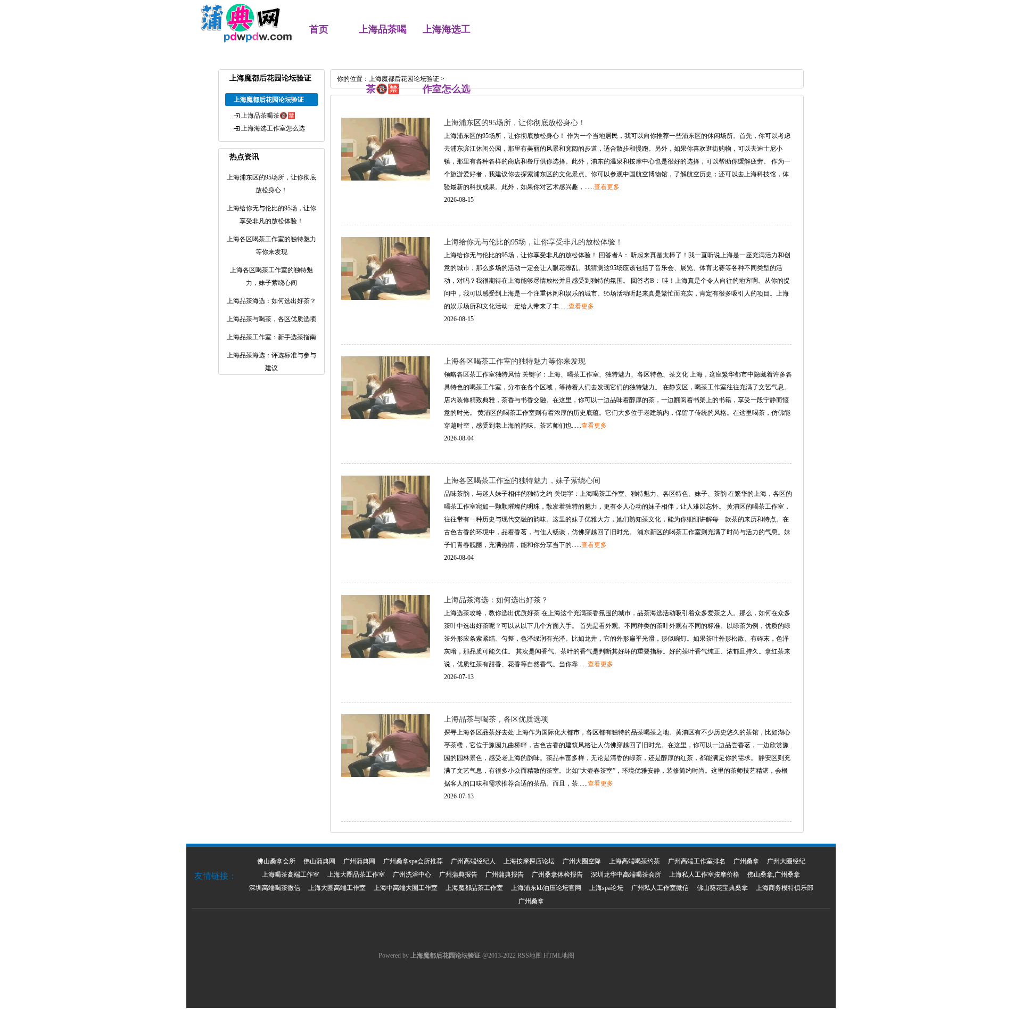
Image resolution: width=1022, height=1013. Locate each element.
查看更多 (607, 187)
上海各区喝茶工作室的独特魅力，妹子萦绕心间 (522, 481)
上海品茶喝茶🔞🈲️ (268, 115)
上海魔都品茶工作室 (474, 888)
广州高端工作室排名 (697, 861)
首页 (318, 29)
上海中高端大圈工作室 (406, 888)
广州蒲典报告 (458, 874)
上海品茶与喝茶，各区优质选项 (496, 719)
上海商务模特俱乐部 (784, 888)
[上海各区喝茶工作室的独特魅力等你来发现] (385, 417)
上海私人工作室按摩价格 (704, 874)
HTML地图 (558, 955)
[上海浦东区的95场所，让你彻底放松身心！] (385, 178)
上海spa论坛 (606, 888)
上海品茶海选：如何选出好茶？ (496, 600)
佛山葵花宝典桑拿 (722, 888)
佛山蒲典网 (319, 861)
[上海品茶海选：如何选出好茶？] (385, 655)
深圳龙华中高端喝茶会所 (626, 874)
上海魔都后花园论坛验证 (404, 79)
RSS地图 (529, 955)
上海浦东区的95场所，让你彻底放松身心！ (515, 123)
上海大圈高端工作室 (337, 888)
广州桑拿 (746, 861)
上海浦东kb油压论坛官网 (546, 888)
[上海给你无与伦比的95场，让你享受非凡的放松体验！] (385, 297)
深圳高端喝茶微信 (274, 888)
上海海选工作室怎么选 (273, 128)
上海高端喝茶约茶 (634, 861)
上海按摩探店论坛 (529, 861)
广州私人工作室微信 (660, 888)
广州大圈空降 (582, 861)
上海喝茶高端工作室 (290, 874)
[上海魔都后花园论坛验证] (240, 40)
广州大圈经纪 (786, 861)
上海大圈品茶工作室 (356, 874)
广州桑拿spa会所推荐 (413, 861)
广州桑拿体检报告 (557, 874)
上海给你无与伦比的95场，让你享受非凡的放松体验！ (533, 242)
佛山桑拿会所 (276, 861)
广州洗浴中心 (412, 874)
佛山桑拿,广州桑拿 (773, 874)
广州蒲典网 (359, 861)
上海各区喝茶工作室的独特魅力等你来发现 (515, 361)
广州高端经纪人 (473, 861)
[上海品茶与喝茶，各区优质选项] (385, 775)
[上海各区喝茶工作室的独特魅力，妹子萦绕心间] (385, 536)
